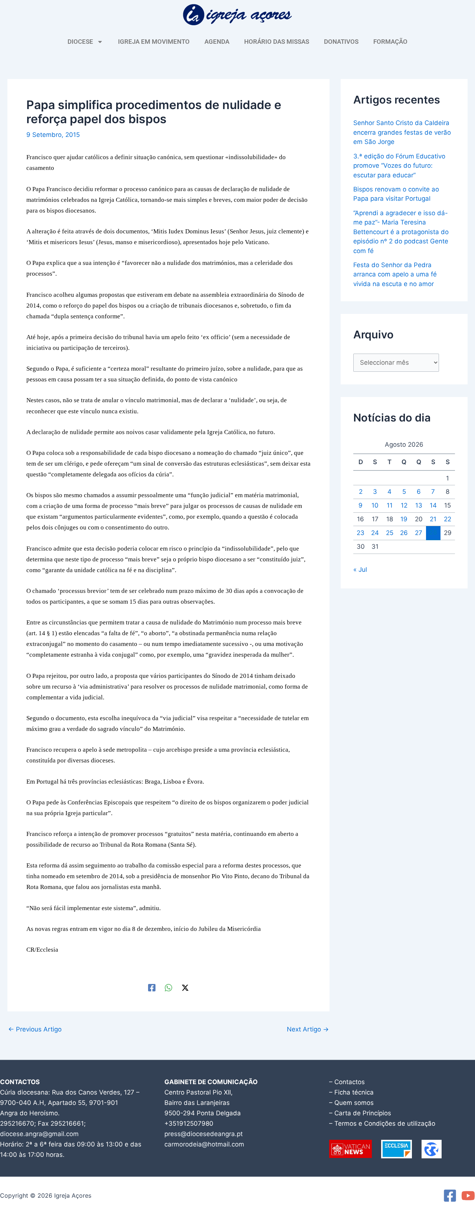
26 (404, 533)
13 (418, 505)
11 (390, 505)
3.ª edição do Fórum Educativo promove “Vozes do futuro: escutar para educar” (399, 165)
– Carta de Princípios (360, 1113)
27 (418, 533)
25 (389, 533)
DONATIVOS (341, 41)
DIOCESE (80, 41)
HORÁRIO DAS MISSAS (276, 41)
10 (375, 505)
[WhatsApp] (168, 987)
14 (433, 505)
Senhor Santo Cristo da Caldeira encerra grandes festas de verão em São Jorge (402, 132)
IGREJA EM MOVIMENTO (154, 41)
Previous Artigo (35, 1029)
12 (404, 505)
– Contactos (347, 1082)
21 (433, 519)
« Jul (360, 569)
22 (447, 519)
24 (375, 533)
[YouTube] (468, 1195)
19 (403, 519)
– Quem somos (351, 1102)
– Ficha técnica (351, 1092)
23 (360, 533)
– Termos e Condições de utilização (382, 1123)
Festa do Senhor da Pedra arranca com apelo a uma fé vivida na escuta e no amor (395, 274)
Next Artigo (308, 1029)
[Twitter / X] (185, 987)
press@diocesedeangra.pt (203, 1134)
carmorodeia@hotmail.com (204, 1144)
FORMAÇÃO (390, 41)
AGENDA (216, 41)
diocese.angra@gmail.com (39, 1134)
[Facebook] (151, 987)
